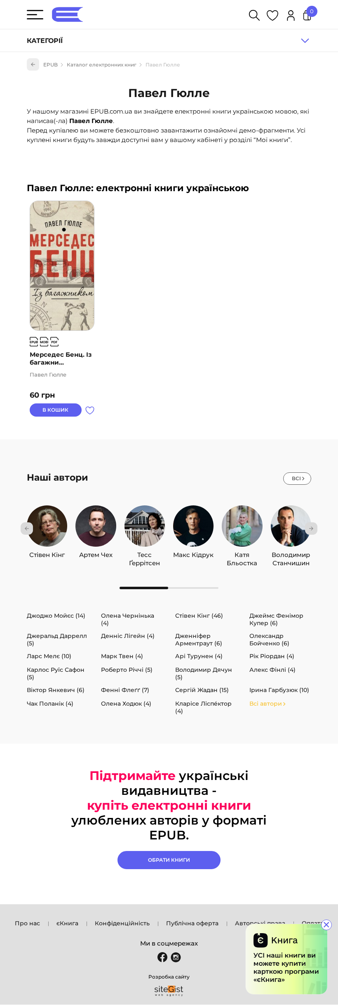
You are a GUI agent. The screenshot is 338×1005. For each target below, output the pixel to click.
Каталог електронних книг (101, 65)
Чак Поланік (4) (50, 703)
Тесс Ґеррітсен (144, 555)
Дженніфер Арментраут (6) (198, 639)
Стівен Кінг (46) (199, 615)
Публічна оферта (192, 923)
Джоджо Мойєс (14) (56, 615)
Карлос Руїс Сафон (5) (55, 673)
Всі (296, 478)
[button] (27, 528)
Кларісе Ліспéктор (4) (203, 707)
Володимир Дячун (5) (203, 673)
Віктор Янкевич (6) (55, 690)
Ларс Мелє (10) (49, 656)
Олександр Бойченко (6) (269, 639)
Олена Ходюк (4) (126, 703)
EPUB (50, 65)
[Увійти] (291, 16)
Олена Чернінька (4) (127, 619)
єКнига (67, 923)
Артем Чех (96, 555)
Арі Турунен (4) (199, 656)
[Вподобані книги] (272, 17)
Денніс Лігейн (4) (128, 636)
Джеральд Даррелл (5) (57, 639)
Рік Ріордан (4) (271, 656)
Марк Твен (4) (122, 656)
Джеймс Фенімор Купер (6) (276, 619)
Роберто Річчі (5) (127, 669)
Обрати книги (169, 860)
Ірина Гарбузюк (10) (279, 690)
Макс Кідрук (193, 555)
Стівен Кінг (47, 555)
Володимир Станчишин (291, 555)
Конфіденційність (122, 923)
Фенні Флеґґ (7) (125, 690)
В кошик (55, 410)
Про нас (27, 923)
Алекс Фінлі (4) (272, 669)
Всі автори (265, 703)
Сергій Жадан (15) (202, 690)
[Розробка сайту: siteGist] (169, 991)
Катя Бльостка (242, 555)
